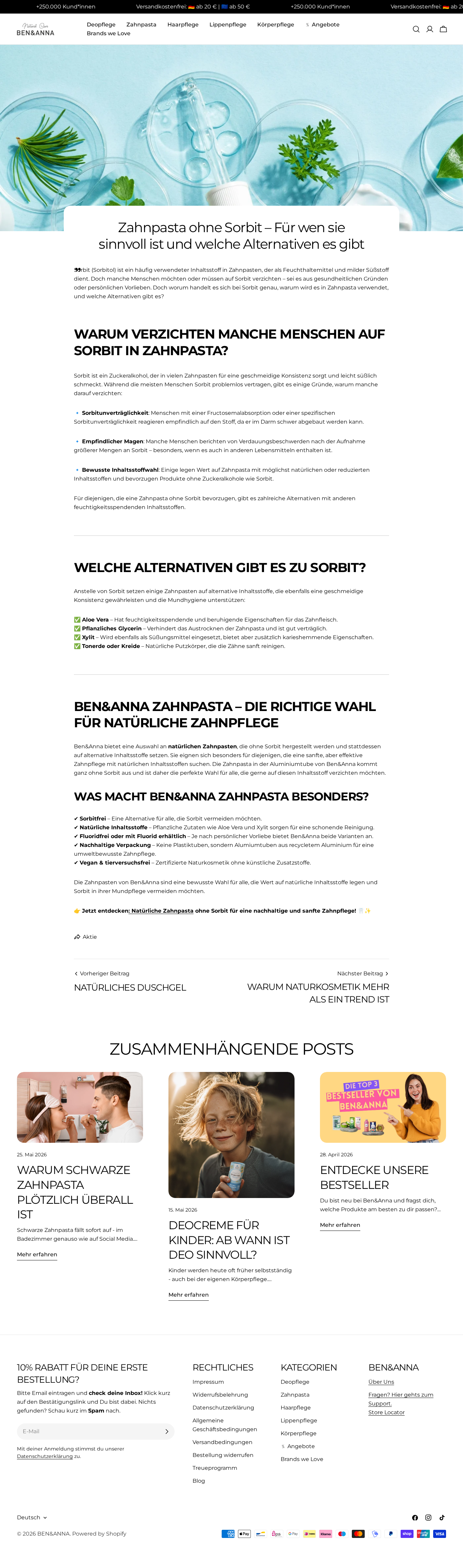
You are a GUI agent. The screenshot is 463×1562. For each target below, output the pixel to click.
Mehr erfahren (37, 1254)
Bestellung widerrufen (223, 1455)
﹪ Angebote (298, 1446)
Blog (199, 1481)
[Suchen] (416, 29)
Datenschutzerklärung (45, 1456)
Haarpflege (296, 1407)
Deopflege (295, 1382)
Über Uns (381, 1382)
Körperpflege (299, 1433)
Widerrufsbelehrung (220, 1395)
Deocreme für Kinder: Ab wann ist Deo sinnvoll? (228, 1239)
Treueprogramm (215, 1468)
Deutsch (28, 1517)
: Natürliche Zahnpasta (161, 911)
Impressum (208, 1382)
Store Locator (386, 1412)
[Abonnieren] (167, 1431)
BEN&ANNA (53, 1533)
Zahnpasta (295, 1395)
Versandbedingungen (223, 1442)
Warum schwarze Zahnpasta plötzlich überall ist (75, 1192)
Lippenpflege (299, 1420)
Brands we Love (302, 1459)
